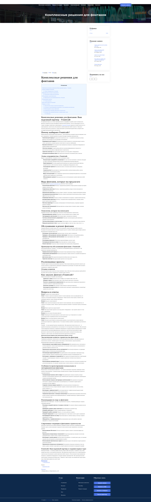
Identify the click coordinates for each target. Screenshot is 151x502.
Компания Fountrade (66, 125)
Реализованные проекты (47, 99)
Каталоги (83, 5)
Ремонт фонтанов (98, 64)
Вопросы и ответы (46, 103)
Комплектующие (75, 5)
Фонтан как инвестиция (99, 54)
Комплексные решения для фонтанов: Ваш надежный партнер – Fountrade (56, 87)
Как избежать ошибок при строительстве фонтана (99, 59)
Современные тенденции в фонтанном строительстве (54, 110)
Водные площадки (57, 5)
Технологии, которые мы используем (51, 94)
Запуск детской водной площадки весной (99, 51)
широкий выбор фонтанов (55, 183)
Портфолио (90, 5)
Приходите (43, 469)
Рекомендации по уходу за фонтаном (51, 108)
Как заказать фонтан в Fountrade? (49, 102)
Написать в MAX (102, 486)
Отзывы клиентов (47, 100)
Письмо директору (102, 494)
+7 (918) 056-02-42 (46, 462)
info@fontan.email (45, 466)
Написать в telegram (102, 490)
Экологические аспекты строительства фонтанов (53, 105)
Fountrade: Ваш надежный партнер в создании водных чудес (55, 112)
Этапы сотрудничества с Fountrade (50, 91)
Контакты (97, 5)
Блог (99, 33)
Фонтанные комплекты (45, 5)
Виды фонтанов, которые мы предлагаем (50, 92)
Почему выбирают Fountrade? (48, 89)
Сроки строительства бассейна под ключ (100, 46)
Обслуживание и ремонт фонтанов (49, 95)
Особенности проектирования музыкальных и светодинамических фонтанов (58, 107)
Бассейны (66, 5)
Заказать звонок (125, 5)
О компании (64, 482)
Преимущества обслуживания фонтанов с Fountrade (54, 97)
